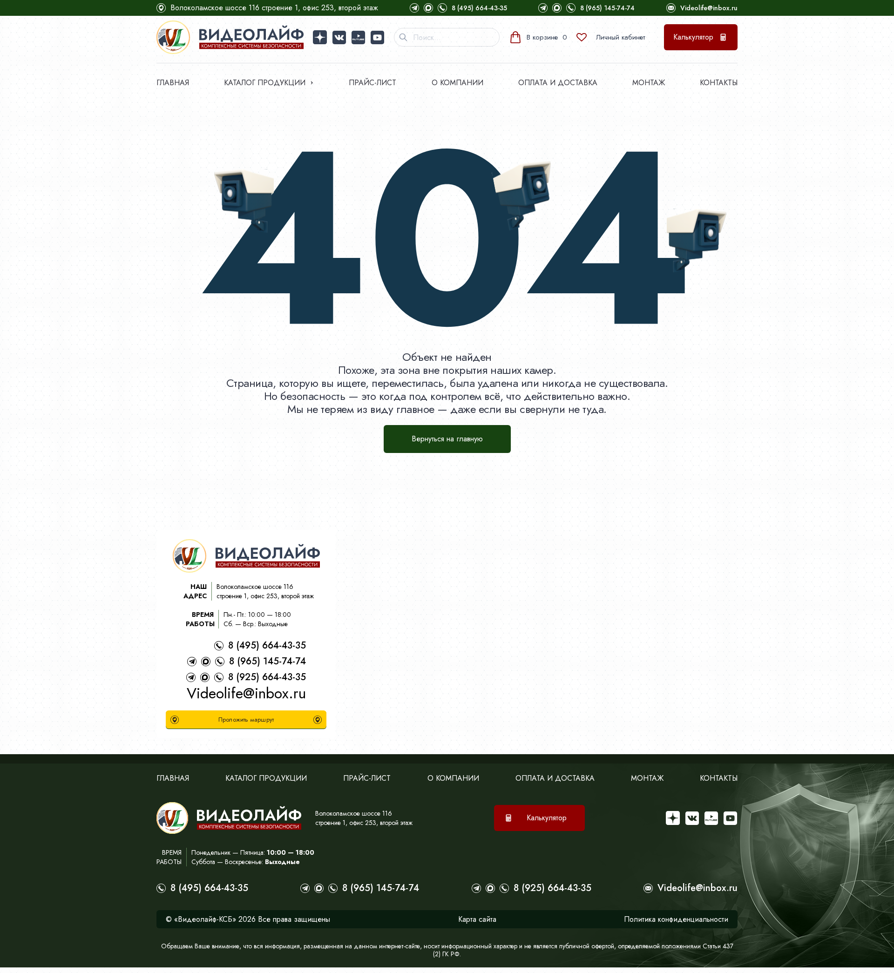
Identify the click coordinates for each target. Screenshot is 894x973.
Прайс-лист (372, 82)
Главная (172, 82)
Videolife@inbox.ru (709, 8)
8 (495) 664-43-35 (479, 8)
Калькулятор (693, 37)
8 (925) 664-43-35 (267, 677)
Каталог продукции (264, 82)
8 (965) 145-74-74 (607, 8)
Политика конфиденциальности (676, 919)
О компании (457, 82)
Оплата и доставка (557, 82)
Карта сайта (477, 919)
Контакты (719, 82)
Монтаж (648, 82)
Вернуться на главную (447, 438)
